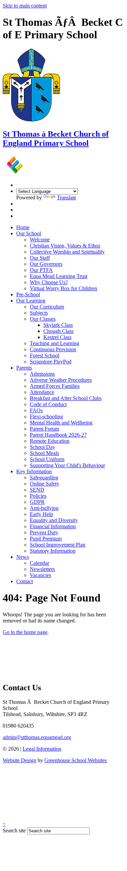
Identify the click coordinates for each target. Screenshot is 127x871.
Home (22, 227)
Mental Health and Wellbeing (61, 422)
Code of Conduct (48, 404)
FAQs (36, 410)
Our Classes (43, 319)
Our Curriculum (47, 307)
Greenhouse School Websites (75, 760)
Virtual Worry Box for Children (63, 288)
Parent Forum (44, 429)
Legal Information (42, 749)
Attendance (42, 392)
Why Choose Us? (49, 282)
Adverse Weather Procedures (61, 380)
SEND (37, 490)
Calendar (39, 563)
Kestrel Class (57, 337)
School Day (42, 447)
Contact (24, 581)
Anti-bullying (44, 508)
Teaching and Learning (54, 343)
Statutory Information (53, 551)
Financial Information (53, 526)
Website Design (19, 760)
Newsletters (42, 569)
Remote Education (49, 441)
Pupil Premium (46, 538)
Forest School (44, 355)
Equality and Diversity (54, 520)
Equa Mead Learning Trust (58, 276)
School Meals (44, 453)
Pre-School (28, 294)
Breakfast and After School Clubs (66, 398)
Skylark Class (58, 325)
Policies (38, 496)
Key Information (34, 471)
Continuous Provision (53, 349)
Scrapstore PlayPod (50, 361)
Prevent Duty (44, 532)
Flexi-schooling (46, 416)
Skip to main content (25, 5)
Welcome (40, 239)
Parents (24, 368)
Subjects (39, 313)
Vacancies (40, 575)
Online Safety (44, 484)
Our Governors (46, 264)
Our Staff (40, 258)
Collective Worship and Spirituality (67, 252)
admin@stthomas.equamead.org (37, 737)
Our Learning (30, 300)
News (22, 557)
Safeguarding (44, 477)
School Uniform (47, 459)
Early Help (41, 514)
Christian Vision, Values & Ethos (65, 246)
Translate (66, 197)
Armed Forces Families (55, 386)
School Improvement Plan (57, 545)
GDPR (37, 502)
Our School (28, 233)
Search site (14, 830)
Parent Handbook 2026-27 (58, 435)
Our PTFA (41, 270)
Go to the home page (25, 632)
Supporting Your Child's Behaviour (67, 465)
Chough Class (58, 331)
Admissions (42, 374)
